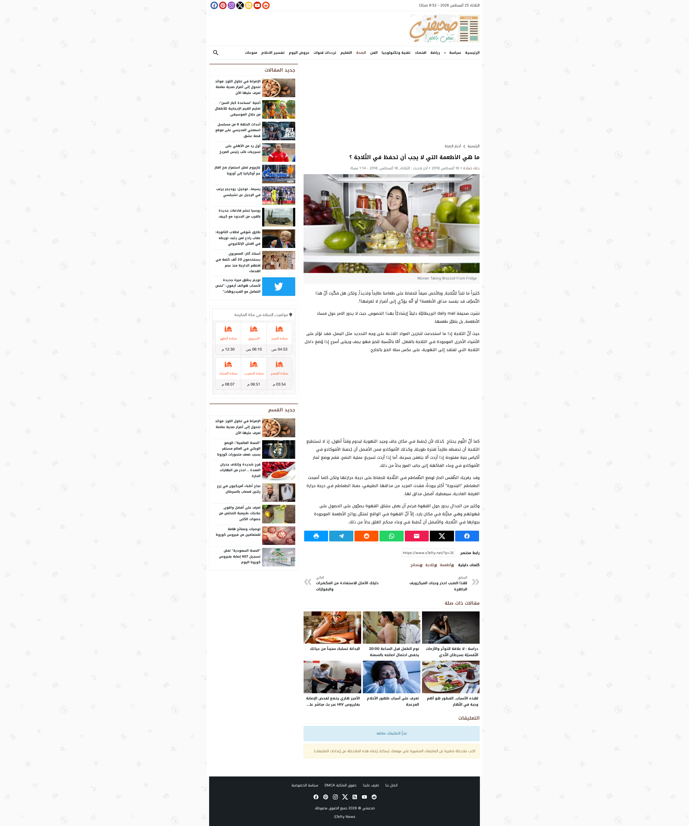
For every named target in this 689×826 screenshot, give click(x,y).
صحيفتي (368, 808)
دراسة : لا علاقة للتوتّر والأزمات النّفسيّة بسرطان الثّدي (452, 651)
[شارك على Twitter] (441, 536)
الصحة (361, 52)
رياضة (435, 52)
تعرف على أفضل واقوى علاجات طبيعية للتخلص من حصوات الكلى (240, 513)
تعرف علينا (371, 785)
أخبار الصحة (453, 146)
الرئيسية (472, 52)
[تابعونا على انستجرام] (231, 5)
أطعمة (445, 565)
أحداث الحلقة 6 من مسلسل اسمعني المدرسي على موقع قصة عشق (238, 130)
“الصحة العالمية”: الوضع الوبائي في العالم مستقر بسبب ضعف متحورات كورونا (239, 448)
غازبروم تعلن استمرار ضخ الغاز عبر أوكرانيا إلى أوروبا (238, 170)
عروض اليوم (299, 52)
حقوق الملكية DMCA (341, 785)
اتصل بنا (391, 785)
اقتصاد (420, 52)
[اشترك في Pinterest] (222, 5)
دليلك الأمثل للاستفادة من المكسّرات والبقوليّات (347, 583)
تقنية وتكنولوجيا (396, 52)
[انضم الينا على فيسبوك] (213, 5)
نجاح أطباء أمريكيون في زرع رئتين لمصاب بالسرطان (239, 489)
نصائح (415, 565)
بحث (215, 53)
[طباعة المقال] (316, 536)
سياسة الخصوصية (304, 785)
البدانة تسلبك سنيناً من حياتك (335, 648)
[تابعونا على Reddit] (265, 5)
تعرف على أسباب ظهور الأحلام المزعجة (393, 701)
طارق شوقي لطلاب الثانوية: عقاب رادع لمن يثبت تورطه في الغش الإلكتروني (238, 238)
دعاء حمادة (471, 168)
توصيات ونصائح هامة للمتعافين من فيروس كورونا (238, 532)
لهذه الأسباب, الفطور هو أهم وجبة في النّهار (452, 701)
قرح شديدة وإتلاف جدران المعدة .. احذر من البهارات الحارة (240, 470)
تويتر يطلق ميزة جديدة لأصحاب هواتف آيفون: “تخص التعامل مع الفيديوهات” (238, 286)
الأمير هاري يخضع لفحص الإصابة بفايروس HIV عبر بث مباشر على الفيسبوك (333, 704)
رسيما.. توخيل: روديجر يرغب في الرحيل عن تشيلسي (238, 192)
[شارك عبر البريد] (416, 536)
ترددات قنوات (325, 52)
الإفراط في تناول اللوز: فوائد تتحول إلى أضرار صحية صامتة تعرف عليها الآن (238, 87)
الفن (374, 52)
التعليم (346, 52)
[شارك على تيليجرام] (341, 536)
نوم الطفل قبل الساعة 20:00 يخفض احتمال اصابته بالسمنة (394, 651)
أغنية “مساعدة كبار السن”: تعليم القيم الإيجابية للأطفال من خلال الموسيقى (238, 108)
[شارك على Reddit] (366, 536)
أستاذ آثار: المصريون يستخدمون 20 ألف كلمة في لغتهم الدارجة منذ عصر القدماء (238, 262)
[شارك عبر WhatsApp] (391, 536)
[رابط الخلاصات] (248, 5)
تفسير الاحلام (273, 52)
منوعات (251, 52)
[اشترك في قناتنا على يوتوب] (256, 5)
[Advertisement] (392, 101)
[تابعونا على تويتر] (239, 5)
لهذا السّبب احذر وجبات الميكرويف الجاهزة (438, 583)
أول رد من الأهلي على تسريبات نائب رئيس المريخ (240, 149)
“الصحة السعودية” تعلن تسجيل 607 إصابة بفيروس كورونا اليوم (240, 556)
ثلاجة (429, 565)
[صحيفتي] (344, 28)
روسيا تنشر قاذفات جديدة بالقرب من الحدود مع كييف (240, 213)
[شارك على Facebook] (467, 536)
